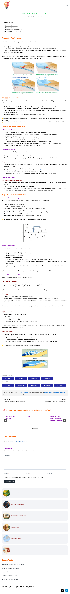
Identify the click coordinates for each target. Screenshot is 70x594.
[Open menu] (67, 5)
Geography (30, 10)
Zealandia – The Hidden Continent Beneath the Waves (56, 418)
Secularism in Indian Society (9, 575)
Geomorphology (38, 10)
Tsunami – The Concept (11, 26)
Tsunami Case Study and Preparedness (55, 400)
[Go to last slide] (5, 420)
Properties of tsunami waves (13, 31)
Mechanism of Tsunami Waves (13, 29)
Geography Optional (59, 392)
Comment (7, 455)
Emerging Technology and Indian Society (13, 564)
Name (6, 473)
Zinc (29, 416)
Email (28, 473)
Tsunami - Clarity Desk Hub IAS (18, 441)
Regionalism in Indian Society (10, 579)
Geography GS (48, 392)
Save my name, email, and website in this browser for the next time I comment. (25, 477)
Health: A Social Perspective (9, 572)
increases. (43, 170)
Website (49, 473)
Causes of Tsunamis (10, 27)
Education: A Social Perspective (10, 568)
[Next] (64, 420)
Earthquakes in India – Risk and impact (14, 400)
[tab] (32, 428)
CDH (8, 421)
